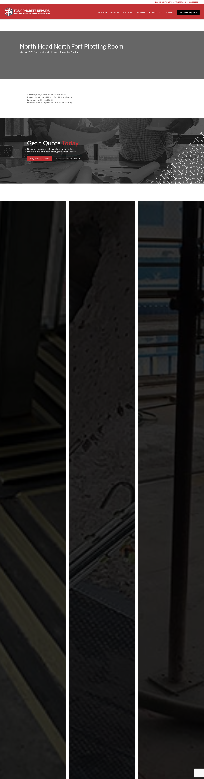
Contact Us (155, 13)
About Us (102, 13)
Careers (169, 13)
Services (114, 13)
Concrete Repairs (42, 52)
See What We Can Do (68, 158)
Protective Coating (69, 52)
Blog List (141, 13)
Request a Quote (188, 12)
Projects (55, 52)
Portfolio (128, 13)
